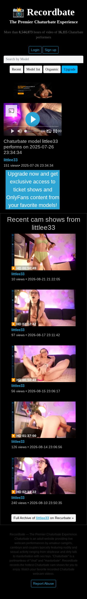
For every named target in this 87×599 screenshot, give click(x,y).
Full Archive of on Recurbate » (44, 518)
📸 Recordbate (43, 12)
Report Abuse (43, 583)
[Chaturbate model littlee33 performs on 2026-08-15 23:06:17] (43, 363)
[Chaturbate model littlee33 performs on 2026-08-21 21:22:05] (43, 251)
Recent (16, 69)
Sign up (50, 50)
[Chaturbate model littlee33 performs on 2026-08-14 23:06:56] (43, 419)
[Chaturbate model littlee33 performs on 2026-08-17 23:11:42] (43, 308)
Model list (33, 69)
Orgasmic (51, 69)
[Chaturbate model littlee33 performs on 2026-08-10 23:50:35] (43, 475)
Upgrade (69, 69)
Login (35, 50)
